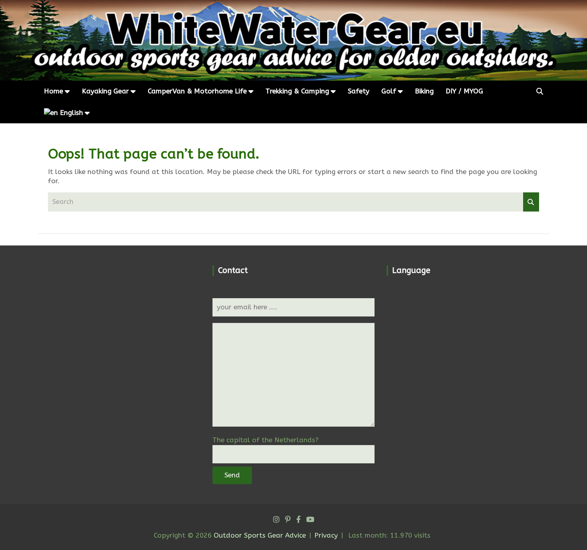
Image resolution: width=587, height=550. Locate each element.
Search (531, 202)
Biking (424, 91)
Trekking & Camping (297, 91)
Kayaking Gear (105, 91)
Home (53, 91)
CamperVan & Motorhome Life (197, 91)
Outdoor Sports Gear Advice (260, 535)
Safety (358, 91)
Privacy (326, 535)
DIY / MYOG (464, 91)
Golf (388, 91)
